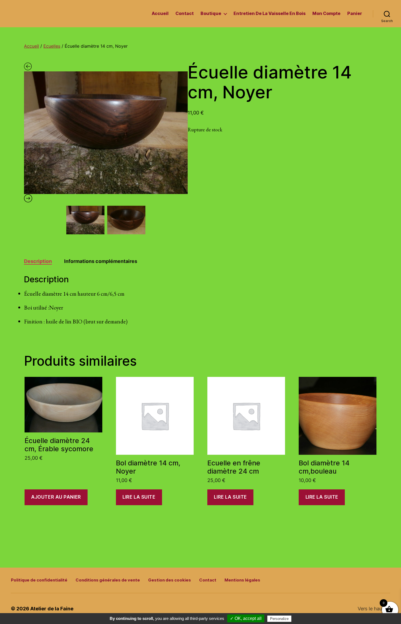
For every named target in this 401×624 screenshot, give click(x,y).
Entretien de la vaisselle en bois (270, 13)
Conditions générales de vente (108, 580)
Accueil (160, 13)
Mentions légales (242, 580)
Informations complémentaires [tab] (100, 261)
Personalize (279, 619)
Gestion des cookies (169, 580)
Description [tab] (38, 261)
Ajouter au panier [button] (56, 497)
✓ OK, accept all (246, 618)
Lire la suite (138, 497)
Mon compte (326, 13)
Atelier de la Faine (51, 608)
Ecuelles (51, 46)
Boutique (210, 13)
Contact (184, 13)
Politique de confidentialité (39, 580)
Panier (354, 13)
